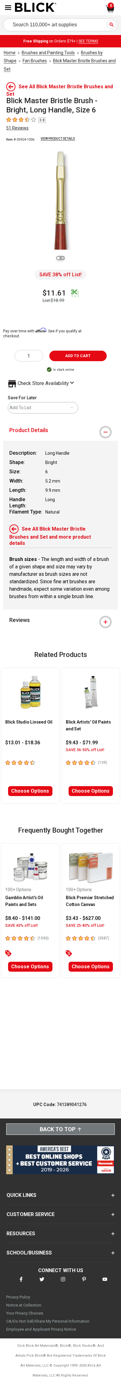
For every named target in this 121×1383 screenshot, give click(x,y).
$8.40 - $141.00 (22, 918)
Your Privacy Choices (24, 1313)
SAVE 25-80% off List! (85, 925)
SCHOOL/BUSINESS (29, 1253)
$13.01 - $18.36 (22, 743)
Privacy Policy (18, 1297)
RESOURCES (21, 1233)
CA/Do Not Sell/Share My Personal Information (47, 1321)
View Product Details (58, 138)
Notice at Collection (23, 1305)
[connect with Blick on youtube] (105, 1283)
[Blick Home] (35, 7)
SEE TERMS (88, 41)
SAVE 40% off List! (21, 925)
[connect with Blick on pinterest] (84, 1283)
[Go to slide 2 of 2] (62, 258)
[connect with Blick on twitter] (42, 1283)
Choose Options (30, 791)
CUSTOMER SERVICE (31, 1214)
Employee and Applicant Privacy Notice (41, 1329)
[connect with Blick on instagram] (63, 1283)
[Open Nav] (8, 7)
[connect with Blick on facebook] (21, 1283)
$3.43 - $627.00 (83, 918)
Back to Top (57, 1129)
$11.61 (54, 293)
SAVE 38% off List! (60, 275)
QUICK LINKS (21, 1195)
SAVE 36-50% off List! (85, 750)
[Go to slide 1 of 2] (58, 258)
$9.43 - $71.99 (82, 743)
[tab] (60, 430)
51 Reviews (17, 127)
